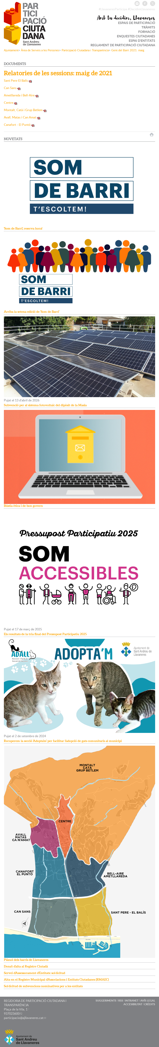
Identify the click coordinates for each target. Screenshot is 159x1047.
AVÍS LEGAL (147, 1000)
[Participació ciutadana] (25, 43)
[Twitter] (152, 3)
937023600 (12, 1013)
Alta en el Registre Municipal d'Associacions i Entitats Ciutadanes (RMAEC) (56, 979)
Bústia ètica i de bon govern (23, 505)
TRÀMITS (148, 27)
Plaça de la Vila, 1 (16, 1009)
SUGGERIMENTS (106, 1000)
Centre (8, 102)
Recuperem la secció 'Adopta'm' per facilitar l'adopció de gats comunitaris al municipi (63, 741)
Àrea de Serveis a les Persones (40, 50)
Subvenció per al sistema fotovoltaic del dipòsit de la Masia (45, 405)
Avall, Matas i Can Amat (20, 117)
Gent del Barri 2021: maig (127, 50)
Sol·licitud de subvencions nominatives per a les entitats (43, 986)
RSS (120, 1000)
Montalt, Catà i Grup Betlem (23, 110)
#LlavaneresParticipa (113, 9)
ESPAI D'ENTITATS (142, 40)
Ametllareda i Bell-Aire (19, 95)
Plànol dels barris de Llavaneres (26, 959)
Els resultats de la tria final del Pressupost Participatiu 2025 (45, 634)
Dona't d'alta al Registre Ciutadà (26, 966)
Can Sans (10, 88)
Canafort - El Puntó (17, 125)
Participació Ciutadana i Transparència (85, 50)
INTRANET (131, 1000)
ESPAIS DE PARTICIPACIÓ (136, 23)
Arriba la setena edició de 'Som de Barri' (31, 311)
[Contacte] (137, 3)
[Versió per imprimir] (151, 134)
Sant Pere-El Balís (16, 80)
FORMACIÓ (146, 31)
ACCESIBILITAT (133, 1004)
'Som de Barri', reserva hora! (23, 228)
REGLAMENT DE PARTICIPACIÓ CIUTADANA (123, 45)
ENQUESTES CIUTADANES (136, 36)
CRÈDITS (149, 1004)
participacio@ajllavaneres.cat (23, 1018)
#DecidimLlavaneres (141, 9)
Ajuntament (11, 50)
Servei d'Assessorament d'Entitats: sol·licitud (34, 973)
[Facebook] (144, 3)
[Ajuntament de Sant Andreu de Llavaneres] (21, 1042)
